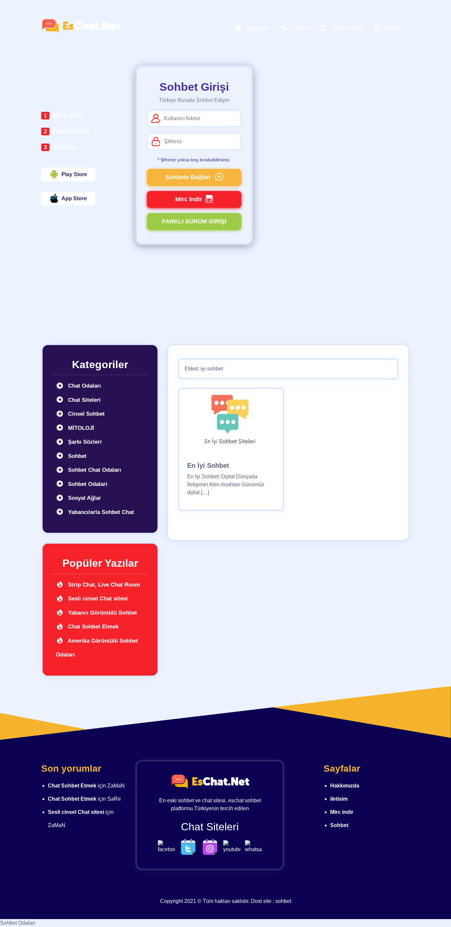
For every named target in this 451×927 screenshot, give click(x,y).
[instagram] (211, 846)
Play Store (74, 174)
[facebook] (168, 846)
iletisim (64, 146)
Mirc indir (68, 115)
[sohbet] (81, 26)
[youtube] (233, 846)
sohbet (283, 901)
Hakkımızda (71, 131)
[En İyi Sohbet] (231, 421)
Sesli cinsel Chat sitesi (97, 598)
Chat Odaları (83, 386)
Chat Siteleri (83, 400)
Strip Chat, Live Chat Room (103, 585)
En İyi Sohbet (208, 465)
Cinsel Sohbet (85, 414)
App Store (74, 198)
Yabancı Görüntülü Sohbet (101, 613)
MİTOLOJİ (80, 428)
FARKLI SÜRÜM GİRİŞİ (194, 221)
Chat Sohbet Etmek (92, 626)
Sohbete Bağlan (188, 177)
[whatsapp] (253, 846)
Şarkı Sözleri (84, 442)
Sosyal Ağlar (83, 498)
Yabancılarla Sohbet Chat (100, 512)
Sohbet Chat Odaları (93, 470)
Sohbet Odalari (86, 484)
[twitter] (190, 846)
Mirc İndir (188, 199)
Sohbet (76, 456)
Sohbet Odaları (17, 923)
